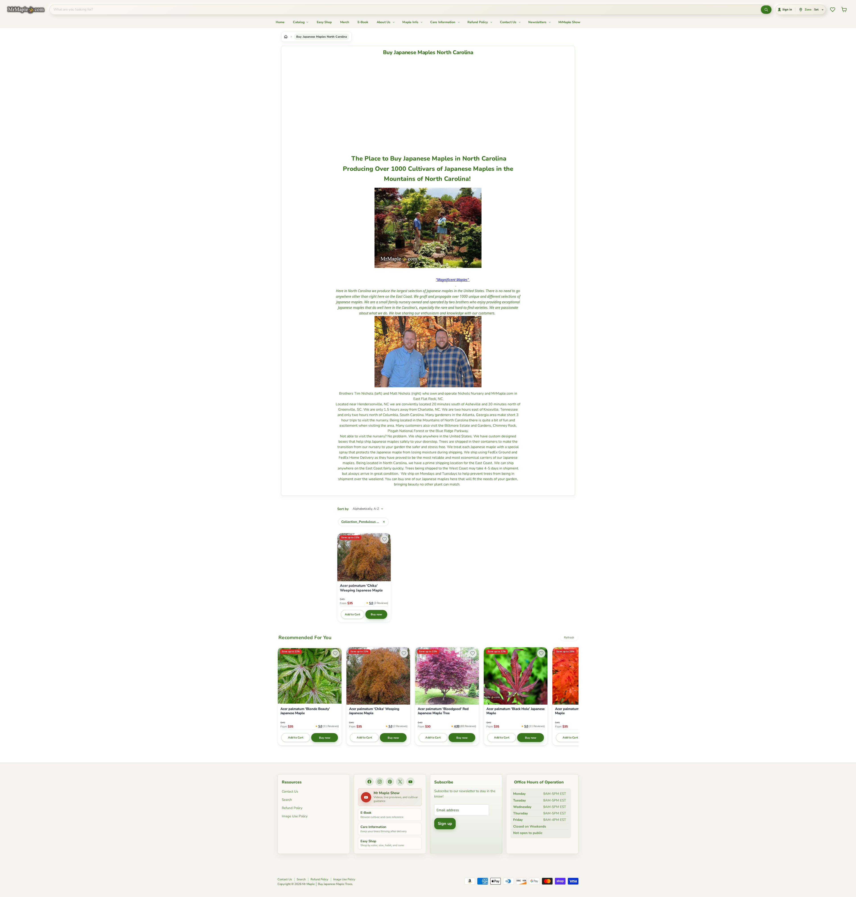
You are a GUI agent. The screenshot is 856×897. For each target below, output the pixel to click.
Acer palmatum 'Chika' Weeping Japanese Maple (361, 588)
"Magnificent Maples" (452, 279)
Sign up (445, 823)
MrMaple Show (569, 22)
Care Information (443, 22)
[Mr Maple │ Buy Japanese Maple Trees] (29, 10)
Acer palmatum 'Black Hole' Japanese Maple (515, 711)
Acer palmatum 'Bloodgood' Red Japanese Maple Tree (443, 711)
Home (280, 22)
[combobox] (405, 9)
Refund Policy (478, 22)
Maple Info (410, 22)
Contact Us (508, 22)
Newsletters (537, 22)
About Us (384, 22)
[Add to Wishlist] (385, 539)
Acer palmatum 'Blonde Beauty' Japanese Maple (305, 711)
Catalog (299, 22)
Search (287, 799)
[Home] (286, 37)
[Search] (766, 9)
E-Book (363, 22)
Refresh (569, 638)
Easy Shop (324, 22)
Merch (344, 22)
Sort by (343, 509)
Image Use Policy (295, 816)
